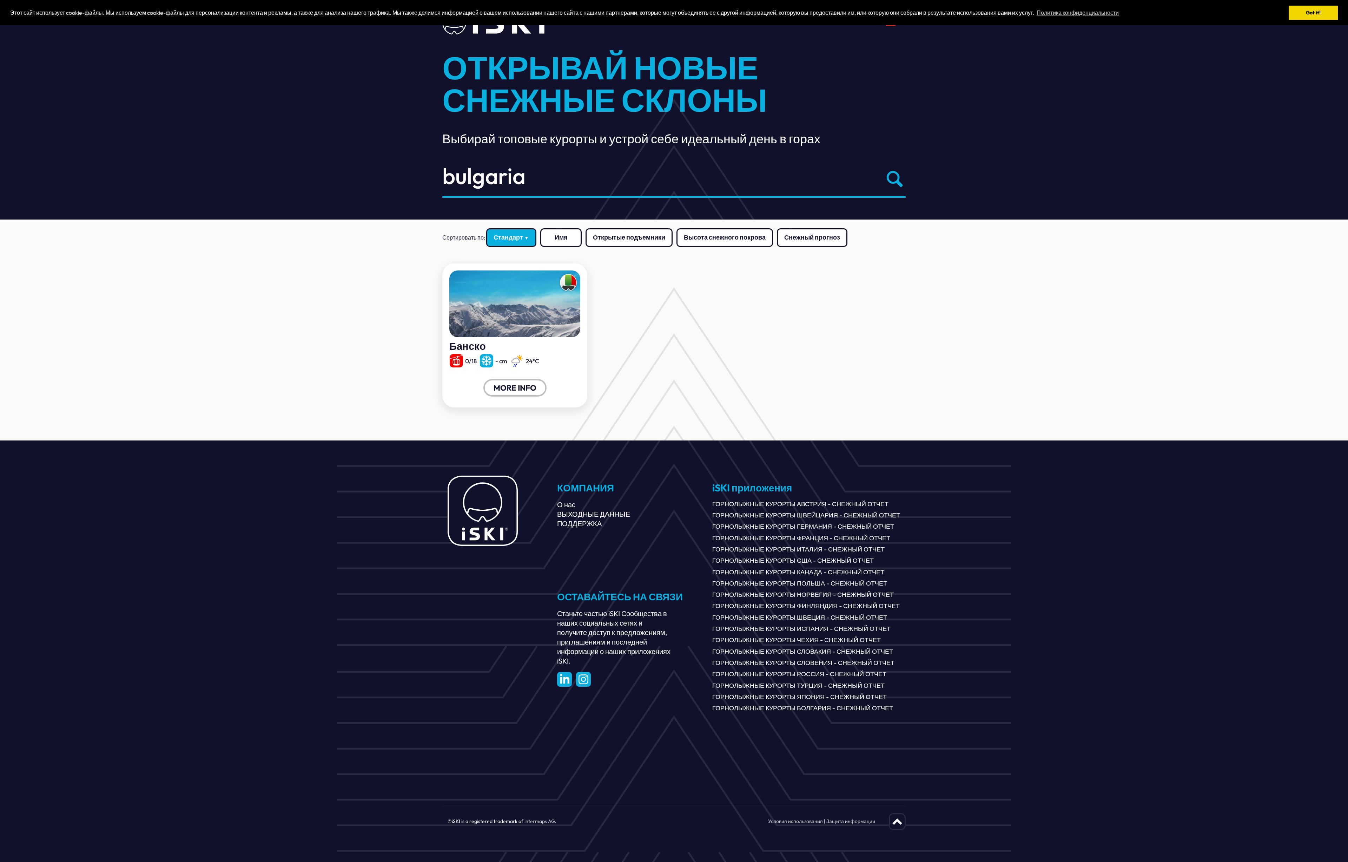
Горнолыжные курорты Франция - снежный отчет (801, 538)
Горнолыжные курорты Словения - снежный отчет (803, 663)
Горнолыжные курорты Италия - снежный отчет (798, 549)
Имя (561, 237)
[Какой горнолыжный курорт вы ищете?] (893, 178)
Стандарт (508, 237)
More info (515, 388)
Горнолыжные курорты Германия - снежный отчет (803, 526)
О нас (566, 504)
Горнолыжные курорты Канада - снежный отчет (798, 572)
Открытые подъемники (629, 237)
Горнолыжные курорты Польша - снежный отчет (799, 583)
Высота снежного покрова (725, 237)
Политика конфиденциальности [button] (1078, 12)
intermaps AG (539, 821)
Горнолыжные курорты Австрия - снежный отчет (800, 504)
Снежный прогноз (812, 237)
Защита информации (850, 821)
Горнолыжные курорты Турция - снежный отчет (798, 685)
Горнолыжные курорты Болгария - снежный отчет (802, 708)
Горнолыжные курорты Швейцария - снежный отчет (806, 515)
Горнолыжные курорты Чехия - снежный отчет (796, 640)
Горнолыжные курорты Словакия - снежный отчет (802, 651)
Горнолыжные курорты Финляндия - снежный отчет (806, 606)
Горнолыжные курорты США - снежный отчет (793, 560)
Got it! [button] (1313, 12)
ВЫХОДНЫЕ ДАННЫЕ (593, 514)
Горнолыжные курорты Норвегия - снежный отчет (803, 594)
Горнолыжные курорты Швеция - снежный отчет (799, 617)
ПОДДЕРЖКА (579, 523)
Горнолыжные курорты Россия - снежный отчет (799, 674)
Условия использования (795, 821)
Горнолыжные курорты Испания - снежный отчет (801, 629)
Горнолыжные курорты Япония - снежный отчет (799, 697)
